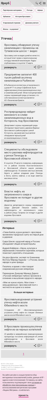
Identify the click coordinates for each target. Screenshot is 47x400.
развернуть (10, 67)
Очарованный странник (11, 23)
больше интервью (23, 292)
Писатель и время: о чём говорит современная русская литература (18, 267)
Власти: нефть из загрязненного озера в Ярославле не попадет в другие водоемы (23, 196)
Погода (29, 10)
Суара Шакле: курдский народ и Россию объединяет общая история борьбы (21, 242)
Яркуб (5, 3)
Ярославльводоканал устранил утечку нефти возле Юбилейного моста (23, 302)
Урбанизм (6, 16)
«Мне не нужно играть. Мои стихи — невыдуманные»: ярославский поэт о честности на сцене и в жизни (20, 285)
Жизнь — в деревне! (10, 29)
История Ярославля (22, 16)
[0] (39, 67)
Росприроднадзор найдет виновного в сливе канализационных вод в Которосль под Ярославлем (21, 116)
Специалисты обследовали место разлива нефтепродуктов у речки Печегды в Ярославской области (23, 154)
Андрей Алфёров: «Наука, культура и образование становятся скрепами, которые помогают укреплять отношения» (23, 250)
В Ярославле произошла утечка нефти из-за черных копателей (23, 328)
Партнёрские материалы (12, 10)
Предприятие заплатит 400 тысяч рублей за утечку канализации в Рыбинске (20, 77)
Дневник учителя (31, 23)
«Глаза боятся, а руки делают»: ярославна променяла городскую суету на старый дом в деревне (23, 234)
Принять (24, 395)
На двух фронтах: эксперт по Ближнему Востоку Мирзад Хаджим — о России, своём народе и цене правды (23, 259)
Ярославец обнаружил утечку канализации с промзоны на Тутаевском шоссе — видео (21, 48)
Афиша (40, 10)
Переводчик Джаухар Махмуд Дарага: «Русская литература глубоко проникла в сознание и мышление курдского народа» (22, 275)
